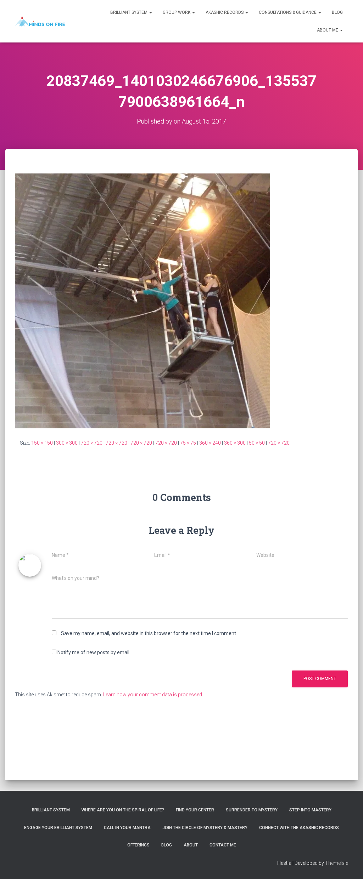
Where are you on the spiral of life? (123, 809)
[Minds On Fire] (40, 21)
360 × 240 (210, 443)
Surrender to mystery (252, 809)
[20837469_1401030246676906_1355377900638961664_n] (142, 300)
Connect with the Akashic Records (299, 827)
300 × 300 (67, 443)
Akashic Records (225, 12)
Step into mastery (310, 809)
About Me (328, 30)
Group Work (177, 12)
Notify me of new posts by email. (93, 652)
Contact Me (223, 845)
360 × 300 (235, 443)
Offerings (138, 845)
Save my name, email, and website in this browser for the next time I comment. (149, 633)
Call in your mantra (127, 827)
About (191, 845)
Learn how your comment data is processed (152, 694)
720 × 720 (91, 443)
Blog (337, 12)
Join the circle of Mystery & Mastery (204, 827)
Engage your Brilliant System (58, 827)
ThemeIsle (336, 863)
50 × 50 (257, 443)
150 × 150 (42, 443)
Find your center (195, 809)
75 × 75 (188, 443)
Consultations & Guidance (288, 12)
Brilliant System (129, 12)
